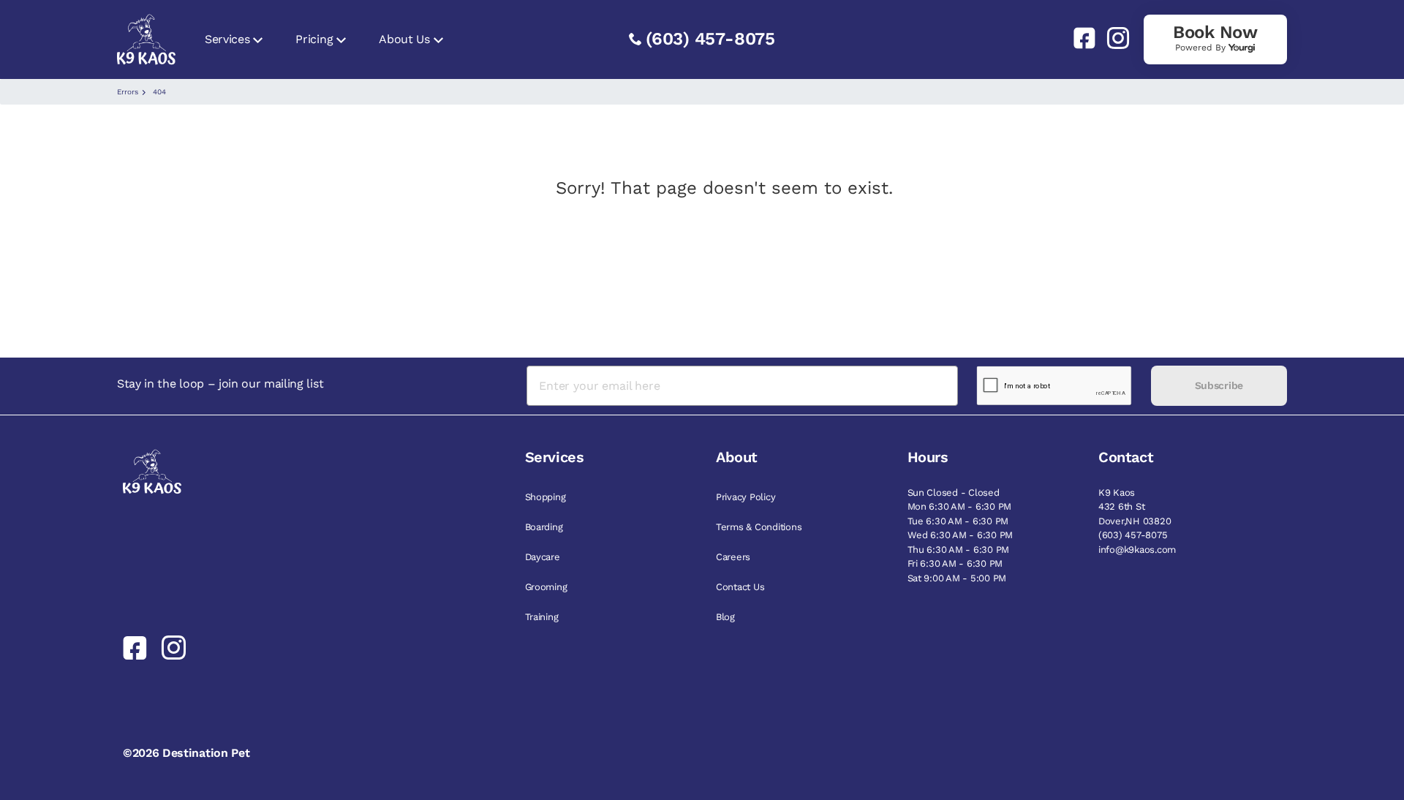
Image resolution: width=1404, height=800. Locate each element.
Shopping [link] (545, 496)
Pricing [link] (314, 39)
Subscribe (1219, 385)
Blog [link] (725, 616)
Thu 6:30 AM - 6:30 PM (958, 549)
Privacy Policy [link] (745, 496)
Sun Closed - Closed (953, 492)
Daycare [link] (542, 556)
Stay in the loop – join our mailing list (220, 383)
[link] (1078, 38)
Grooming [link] (546, 586)
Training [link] (542, 616)
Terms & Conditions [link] (758, 526)
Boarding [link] (544, 526)
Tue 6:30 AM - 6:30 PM (958, 521)
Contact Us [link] (740, 586)
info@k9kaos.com (1137, 549)
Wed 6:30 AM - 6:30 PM (960, 534)
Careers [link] (733, 556)
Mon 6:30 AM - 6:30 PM (959, 506)
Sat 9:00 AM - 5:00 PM (957, 578)
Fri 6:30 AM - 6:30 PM (955, 563)
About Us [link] (404, 39)
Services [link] (227, 39)
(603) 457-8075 (710, 39)
